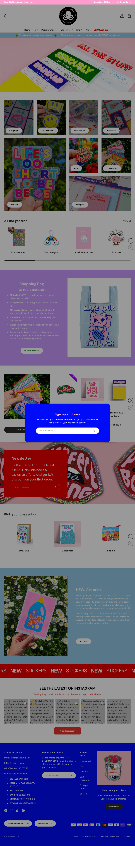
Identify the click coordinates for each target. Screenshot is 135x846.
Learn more (31, 2)
